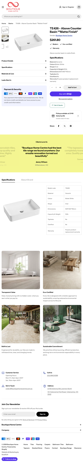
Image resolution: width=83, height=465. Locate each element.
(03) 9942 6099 (52, 375)
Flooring (39, 444)
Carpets (47, 444)
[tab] (8, 180)
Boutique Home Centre (64, 35)
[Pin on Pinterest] (70, 126)
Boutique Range (66, 448)
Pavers (47, 448)
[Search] (78, 16)
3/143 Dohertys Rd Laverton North (59, 389)
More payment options (65, 99)
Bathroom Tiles (58, 444)
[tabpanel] (41, 210)
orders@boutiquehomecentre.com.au (19, 389)
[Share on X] (64, 126)
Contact (55, 448)
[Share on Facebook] (58, 126)
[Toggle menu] (3, 7)
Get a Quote (58, 105)
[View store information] (78, 116)
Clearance (77, 448)
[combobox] (41, 16)
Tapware (26, 448)
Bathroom (69, 444)
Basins (11, 23)
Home (4, 23)
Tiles (32, 444)
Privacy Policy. (42, 420)
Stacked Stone (37, 448)
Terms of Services (28, 420)
